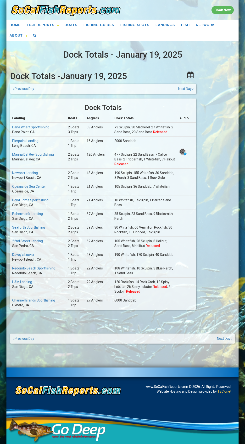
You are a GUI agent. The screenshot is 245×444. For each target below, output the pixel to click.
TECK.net (224, 391)
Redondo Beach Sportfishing (33, 268)
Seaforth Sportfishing (28, 227)
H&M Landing (22, 282)
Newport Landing (25, 173)
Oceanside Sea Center (29, 186)
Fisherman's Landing (27, 214)
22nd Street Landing (27, 241)
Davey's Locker (23, 255)
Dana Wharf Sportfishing (30, 127)
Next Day (185, 89)
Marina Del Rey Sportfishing (33, 154)
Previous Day (24, 89)
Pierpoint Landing (25, 141)
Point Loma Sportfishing (30, 200)
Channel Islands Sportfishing (33, 300)
